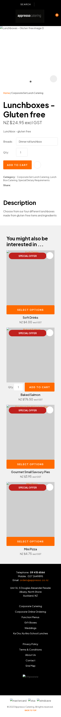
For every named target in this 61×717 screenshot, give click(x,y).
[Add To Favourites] (37, 164)
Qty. (11, 387)
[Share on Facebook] (12, 185)
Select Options (30, 309)
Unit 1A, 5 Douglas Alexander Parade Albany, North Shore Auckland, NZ (30, 591)
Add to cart (17, 164)
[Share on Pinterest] (26, 185)
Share (6, 185)
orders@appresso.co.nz (34, 580)
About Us (30, 654)
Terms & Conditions (30, 649)
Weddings (30, 627)
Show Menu (5, 16)
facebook (39, 4)
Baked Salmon (30, 395)
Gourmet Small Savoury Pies (30, 472)
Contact (30, 660)
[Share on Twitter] (17, 185)
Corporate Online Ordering (30, 611)
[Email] (21, 185)
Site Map (30, 665)
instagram (44, 4)
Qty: (6, 152)
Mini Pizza (30, 549)
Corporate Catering (30, 606)
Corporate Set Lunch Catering (27, 92)
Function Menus (30, 617)
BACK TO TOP (30, 710)
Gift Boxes (30, 622)
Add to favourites (49, 255)
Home (6, 92)
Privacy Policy (30, 643)
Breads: (8, 141)
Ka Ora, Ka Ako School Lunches (30, 633)
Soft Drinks (30, 317)
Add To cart (39, 387)
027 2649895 (35, 576)
